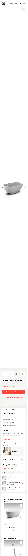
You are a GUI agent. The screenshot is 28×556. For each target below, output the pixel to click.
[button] (13, 530)
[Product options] (21, 505)
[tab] (4, 469)
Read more (6, 439)
